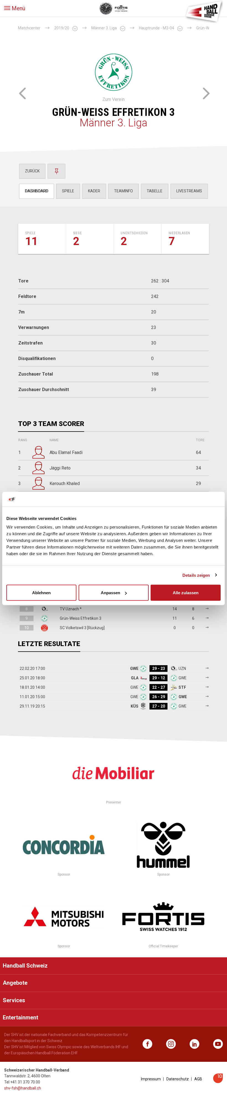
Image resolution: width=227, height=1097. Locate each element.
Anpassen (110, 592)
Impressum (151, 1079)
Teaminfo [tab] (123, 191)
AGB (198, 1079)
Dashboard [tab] (36, 191)
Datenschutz (177, 1079)
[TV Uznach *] (22, 92)
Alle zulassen (185, 592)
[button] (14, 8)
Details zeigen (196, 575)
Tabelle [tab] (154, 191)
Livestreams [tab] (189, 191)
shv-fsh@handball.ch (22, 1088)
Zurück (32, 171)
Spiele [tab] (68, 191)
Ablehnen (41, 592)
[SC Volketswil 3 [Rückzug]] (205, 92)
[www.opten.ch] (218, 1081)
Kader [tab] (94, 191)
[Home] (203, 11)
